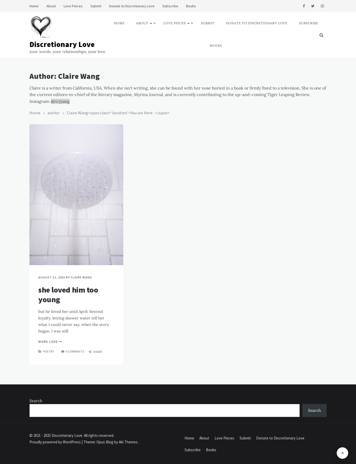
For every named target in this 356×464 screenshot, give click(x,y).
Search (35, 400)
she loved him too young (68, 295)
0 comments (75, 351)
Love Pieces (73, 6)
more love (48, 342)
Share (97, 352)
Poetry (48, 351)
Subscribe (170, 6)
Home (34, 6)
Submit (95, 6)
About (51, 6)
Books (191, 6)
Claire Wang (81, 277)
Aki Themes (128, 441)
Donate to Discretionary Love (132, 6)
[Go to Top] (342, 453)
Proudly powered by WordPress (55, 441)
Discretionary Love (62, 44)
